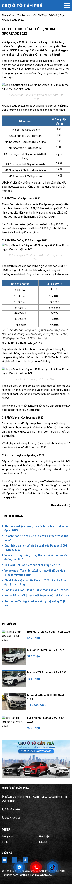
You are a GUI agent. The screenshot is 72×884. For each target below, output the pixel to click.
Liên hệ (43, 842)
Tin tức (6, 842)
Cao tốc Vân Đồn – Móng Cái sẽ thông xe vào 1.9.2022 (36, 590)
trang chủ (8, 15)
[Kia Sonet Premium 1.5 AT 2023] (14, 656)
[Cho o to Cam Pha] (22, 5)
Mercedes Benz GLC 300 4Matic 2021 (46, 697)
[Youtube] (4, 860)
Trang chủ (7, 836)
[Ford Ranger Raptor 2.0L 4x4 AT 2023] (14, 722)
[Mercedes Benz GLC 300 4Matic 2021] (14, 701)
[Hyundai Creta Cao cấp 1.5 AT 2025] (14, 636)
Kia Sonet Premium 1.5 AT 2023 (46, 649)
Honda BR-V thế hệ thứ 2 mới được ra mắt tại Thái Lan (36, 595)
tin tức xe (23, 15)
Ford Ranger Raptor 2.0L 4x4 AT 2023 (46, 719)
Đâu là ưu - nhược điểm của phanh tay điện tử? (32, 565)
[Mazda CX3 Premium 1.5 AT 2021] (14, 678)
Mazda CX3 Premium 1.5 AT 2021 (47, 672)
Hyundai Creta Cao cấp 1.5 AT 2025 (48, 631)
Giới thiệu (44, 836)
